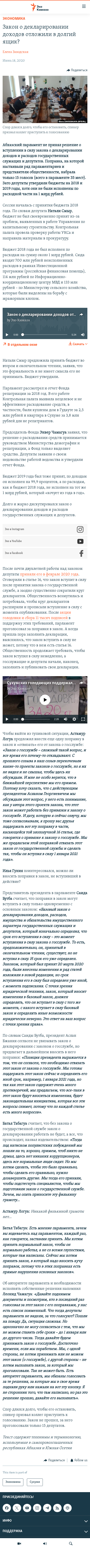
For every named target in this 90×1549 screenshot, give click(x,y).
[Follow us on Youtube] (27, 1508)
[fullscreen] (83, 719)
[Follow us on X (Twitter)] (17, 1508)
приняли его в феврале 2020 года (49, 575)
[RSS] (57, 1508)
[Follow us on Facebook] (7, 1508)
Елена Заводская (15, 52)
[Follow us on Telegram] (47, 1508)
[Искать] (70, 1543)
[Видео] (19, 1543)
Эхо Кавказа (20, 320)
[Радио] (45, 1543)
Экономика (14, 19)
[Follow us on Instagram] (37, 1508)
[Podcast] (67, 1508)
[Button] (77, 70)
